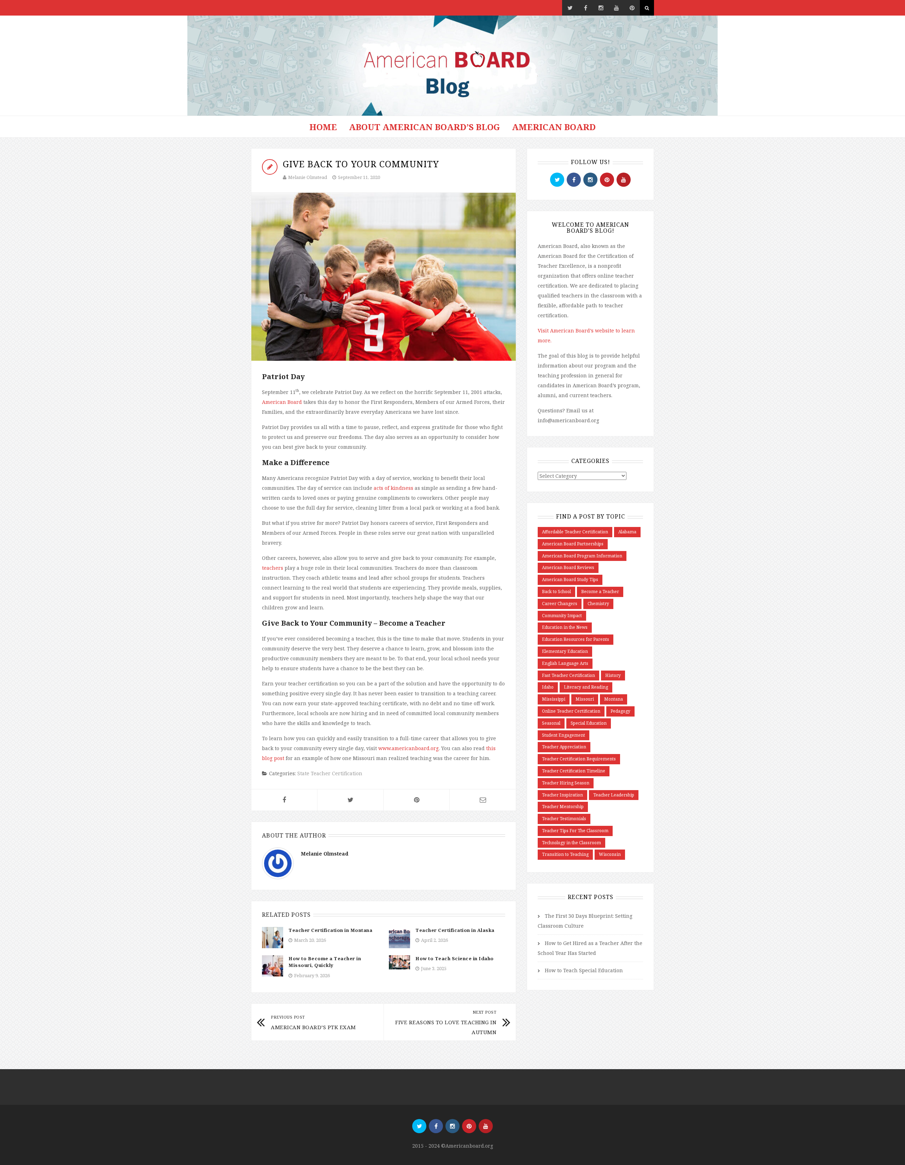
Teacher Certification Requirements (579, 759)
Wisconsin (610, 854)
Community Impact (562, 616)
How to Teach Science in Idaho (454, 958)
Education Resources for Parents (575, 639)
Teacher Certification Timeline (573, 771)
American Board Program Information (582, 556)
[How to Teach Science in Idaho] (399, 961)
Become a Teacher (600, 592)
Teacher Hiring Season (565, 783)
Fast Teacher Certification (568, 675)
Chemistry (598, 604)
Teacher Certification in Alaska (455, 930)
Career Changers (559, 604)
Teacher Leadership (613, 795)
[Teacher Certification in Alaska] (399, 937)
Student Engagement (563, 735)
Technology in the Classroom (571, 843)
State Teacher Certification (329, 773)
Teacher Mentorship (563, 807)
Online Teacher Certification (571, 711)
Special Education (589, 723)
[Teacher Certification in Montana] (272, 937)
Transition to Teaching (565, 854)
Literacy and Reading (586, 687)
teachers (272, 567)
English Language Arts (565, 663)
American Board (554, 127)
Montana (613, 699)
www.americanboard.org (408, 748)
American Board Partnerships (572, 544)
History (613, 675)
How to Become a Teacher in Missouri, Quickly (324, 962)
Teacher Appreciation (564, 747)
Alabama (627, 532)
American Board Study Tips (570, 579)
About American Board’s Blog (424, 127)
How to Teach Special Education (584, 970)
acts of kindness (393, 488)
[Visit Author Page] (278, 862)
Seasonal (551, 723)
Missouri (585, 699)
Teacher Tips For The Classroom (575, 831)
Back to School (556, 592)
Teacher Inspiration (562, 795)
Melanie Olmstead (307, 177)
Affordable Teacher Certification (575, 532)
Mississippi (553, 699)
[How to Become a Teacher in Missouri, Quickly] (272, 965)
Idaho (548, 687)
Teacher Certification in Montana (330, 930)
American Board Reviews (568, 567)
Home (323, 127)
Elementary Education (565, 651)
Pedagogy (620, 711)
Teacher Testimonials (564, 819)
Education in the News (565, 627)
